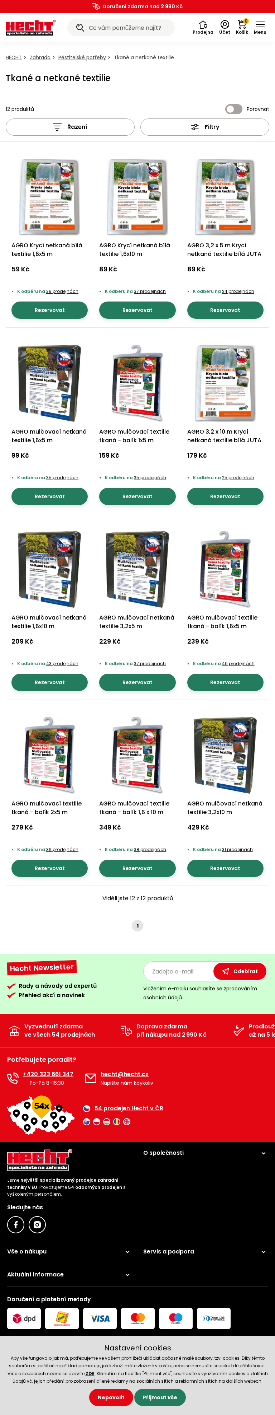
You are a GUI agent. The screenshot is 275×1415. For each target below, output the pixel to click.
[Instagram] (37, 1224)
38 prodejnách (150, 849)
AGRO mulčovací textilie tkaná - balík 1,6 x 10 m (134, 807)
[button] (203, 27)
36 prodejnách (62, 849)
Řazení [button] (77, 127)
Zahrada (40, 57)
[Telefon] (13, 1078)
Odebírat (245, 971)
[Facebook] (15, 1224)
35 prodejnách (62, 478)
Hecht (14, 57)
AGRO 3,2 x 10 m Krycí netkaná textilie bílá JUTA (224, 436)
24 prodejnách (238, 291)
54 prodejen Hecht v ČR (129, 1108)
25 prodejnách (238, 478)
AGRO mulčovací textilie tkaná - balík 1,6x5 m (222, 621)
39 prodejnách (62, 291)
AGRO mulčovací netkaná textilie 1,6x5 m (49, 436)
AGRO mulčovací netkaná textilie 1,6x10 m (49, 621)
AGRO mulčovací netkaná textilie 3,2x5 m (136, 621)
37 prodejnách (150, 291)
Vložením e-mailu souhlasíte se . (200, 993)
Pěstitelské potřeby (82, 57)
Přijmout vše (160, 1397)
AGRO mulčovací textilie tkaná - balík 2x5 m (46, 807)
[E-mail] (90, 1078)
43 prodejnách (62, 663)
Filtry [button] (212, 127)
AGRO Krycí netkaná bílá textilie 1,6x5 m (46, 249)
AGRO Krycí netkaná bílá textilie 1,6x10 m (134, 249)
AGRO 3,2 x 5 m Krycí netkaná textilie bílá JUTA (224, 249)
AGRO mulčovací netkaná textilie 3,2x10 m (224, 807)
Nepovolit (111, 1397)
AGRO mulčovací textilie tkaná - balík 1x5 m (134, 436)
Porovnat (258, 109)
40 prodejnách (238, 663)
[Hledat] (80, 28)
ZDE (90, 1373)
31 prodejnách (237, 849)
